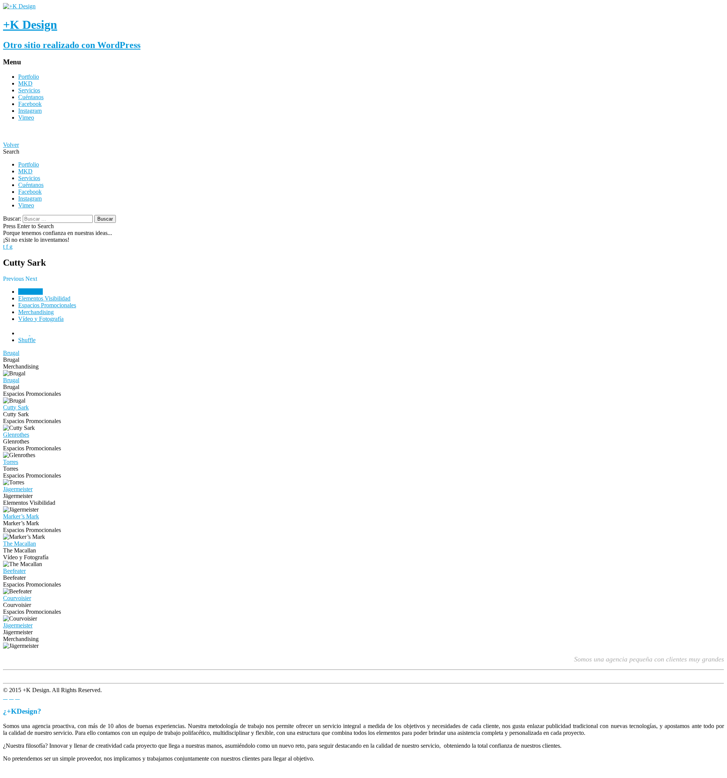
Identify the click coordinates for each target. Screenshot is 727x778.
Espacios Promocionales (47, 305)
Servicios (29, 90)
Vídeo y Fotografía (41, 319)
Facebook (30, 104)
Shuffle (27, 340)
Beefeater (14, 571)
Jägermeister (18, 489)
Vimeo (26, 117)
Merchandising (36, 312)
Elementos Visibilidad (44, 298)
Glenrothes (16, 434)
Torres (10, 462)
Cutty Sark (16, 407)
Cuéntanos (31, 97)
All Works (30, 291)
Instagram (30, 110)
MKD (25, 83)
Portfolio (28, 76)
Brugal (11, 353)
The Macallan (19, 543)
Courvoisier (17, 598)
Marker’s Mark (21, 516)
